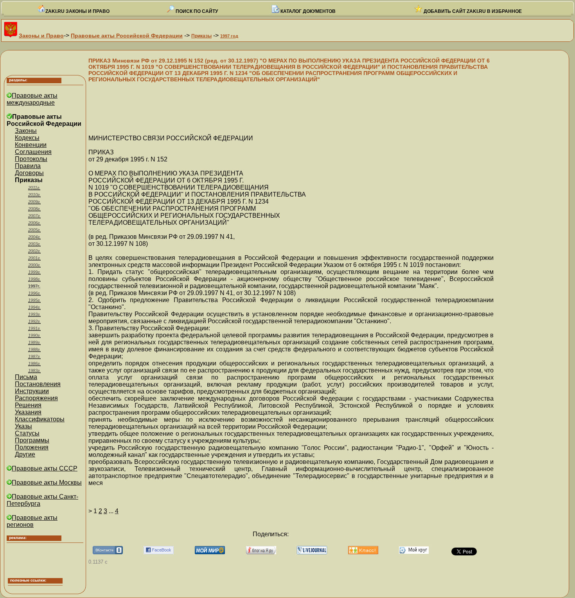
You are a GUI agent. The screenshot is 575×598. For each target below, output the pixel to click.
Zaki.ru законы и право (77, 11)
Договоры (29, 173)
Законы (26, 130)
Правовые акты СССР (44, 468)
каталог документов (307, 11)
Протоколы (31, 159)
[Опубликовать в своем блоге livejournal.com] (312, 552)
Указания (28, 412)
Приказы (201, 36)
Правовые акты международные (32, 99)
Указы (23, 426)
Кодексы (27, 137)
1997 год (229, 36)
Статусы (27, 433)
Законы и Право (41, 35)
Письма (26, 377)
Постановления (38, 384)
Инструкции (32, 391)
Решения (28, 405)
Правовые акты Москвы (47, 482)
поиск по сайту (196, 11)
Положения (32, 447)
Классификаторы (40, 419)
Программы (32, 440)
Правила (28, 166)
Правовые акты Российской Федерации (127, 35)
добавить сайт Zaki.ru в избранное (472, 11)
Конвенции (31, 144)
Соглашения (33, 152)
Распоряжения (36, 398)
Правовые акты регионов (32, 521)
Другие (25, 454)
